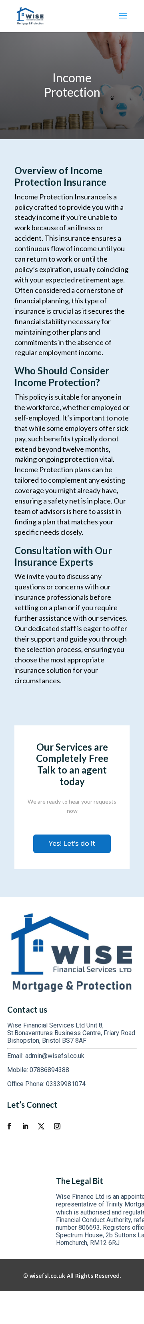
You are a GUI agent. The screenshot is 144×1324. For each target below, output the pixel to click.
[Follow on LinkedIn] (25, 1126)
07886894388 (49, 1070)
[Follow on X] (41, 1126)
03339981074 (66, 1084)
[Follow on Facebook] (9, 1126)
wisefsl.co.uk (47, 1275)
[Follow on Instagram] (57, 1126)
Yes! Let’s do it (72, 843)
